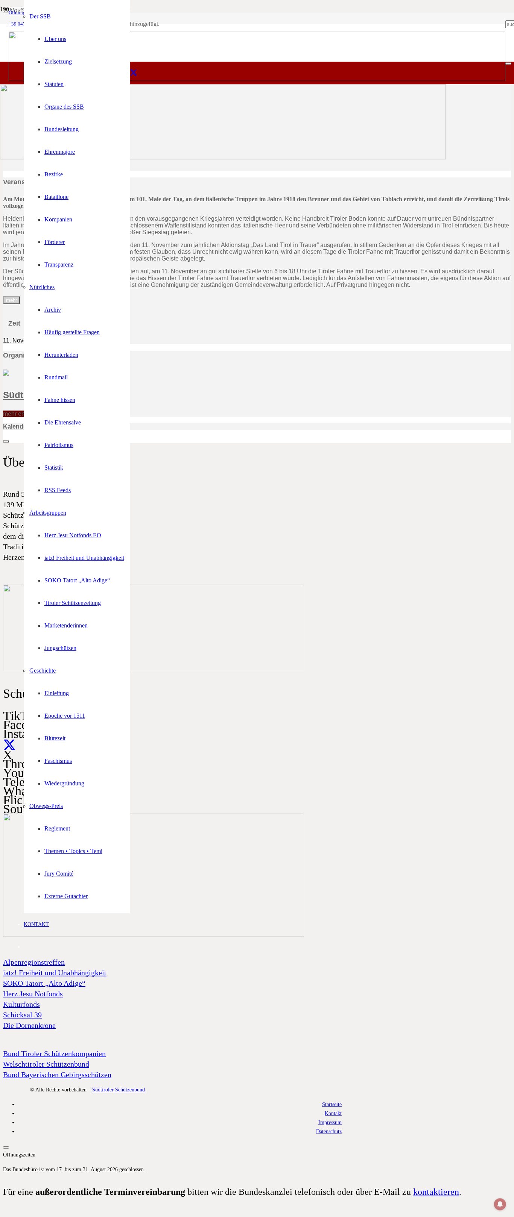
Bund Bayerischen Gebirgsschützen (57, 1074)
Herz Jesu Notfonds (33, 994)
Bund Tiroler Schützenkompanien (54, 1053)
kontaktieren (436, 1192)
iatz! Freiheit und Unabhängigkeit (54, 972)
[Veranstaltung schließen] (6, 441)
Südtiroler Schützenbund (118, 1090)
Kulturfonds (21, 1004)
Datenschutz (329, 1131)
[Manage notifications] (500, 1204)
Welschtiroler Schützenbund (46, 1064)
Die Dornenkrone (29, 1025)
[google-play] (153, 669)
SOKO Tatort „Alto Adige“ (44, 983)
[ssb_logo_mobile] (223, 157)
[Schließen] (508, 63)
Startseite (332, 1104)
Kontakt (333, 1113)
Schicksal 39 (22, 1015)
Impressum (330, 1122)
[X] (133, 73)
